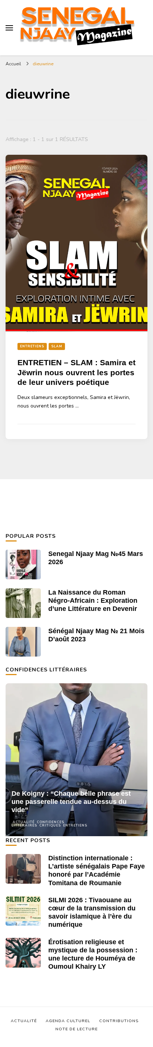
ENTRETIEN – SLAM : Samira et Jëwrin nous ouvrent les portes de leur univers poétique (76, 372)
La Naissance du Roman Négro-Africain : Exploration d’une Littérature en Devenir (92, 600)
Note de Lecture (76, 1029)
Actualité (24, 822)
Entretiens (32, 346)
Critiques (50, 825)
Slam (56, 346)
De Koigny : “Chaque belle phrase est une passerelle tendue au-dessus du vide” (71, 802)
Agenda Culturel (68, 1021)
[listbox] (76, 759)
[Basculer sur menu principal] (9, 27)
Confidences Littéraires (38, 824)
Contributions (119, 1021)
